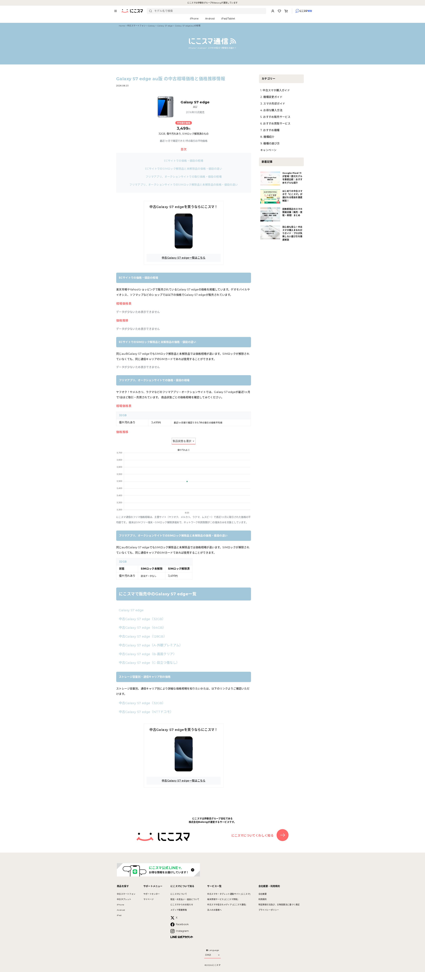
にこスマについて (178, 894)
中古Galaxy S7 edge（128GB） (143, 636)
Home (122, 25)
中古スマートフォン (136, 25)
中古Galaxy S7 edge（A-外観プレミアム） (151, 645)
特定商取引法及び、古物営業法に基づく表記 (279, 904)
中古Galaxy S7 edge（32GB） (142, 619)
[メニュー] (115, 11)
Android (121, 910)
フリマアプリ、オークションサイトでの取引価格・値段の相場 (184, 176)
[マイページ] (272, 11)
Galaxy (151, 25)
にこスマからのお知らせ (181, 904)
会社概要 (262, 894)
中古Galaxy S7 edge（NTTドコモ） (146, 712)
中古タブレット (124, 899)
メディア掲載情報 (178, 910)
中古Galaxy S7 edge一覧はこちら (184, 257)
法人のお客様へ (214, 910)
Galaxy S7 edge (165, 25)
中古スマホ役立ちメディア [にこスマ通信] (226, 904)
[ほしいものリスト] (279, 11)
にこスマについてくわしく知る (252, 835)
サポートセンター (151, 894)
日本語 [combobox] (208, 955)
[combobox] (209, 11)
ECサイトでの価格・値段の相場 (183, 160)
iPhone (120, 904)
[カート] (286, 11)
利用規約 (262, 899)
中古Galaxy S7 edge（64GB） (142, 628)
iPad (119, 915)
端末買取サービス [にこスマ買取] (222, 899)
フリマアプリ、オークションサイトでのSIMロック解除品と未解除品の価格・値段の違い (183, 184)
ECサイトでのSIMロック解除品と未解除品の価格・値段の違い (183, 168)
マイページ (148, 899)
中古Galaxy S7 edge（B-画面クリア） (147, 654)
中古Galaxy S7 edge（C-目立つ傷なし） (149, 663)
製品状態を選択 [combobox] (182, 441)
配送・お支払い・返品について (184, 899)
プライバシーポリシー (268, 910)
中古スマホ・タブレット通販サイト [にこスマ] (228, 894)
